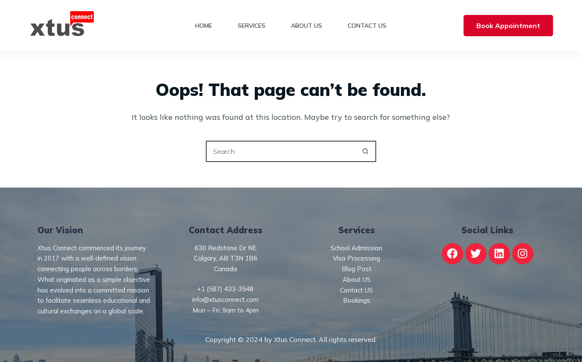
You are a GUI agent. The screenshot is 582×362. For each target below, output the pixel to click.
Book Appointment (508, 25)
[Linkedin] (499, 253)
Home (203, 25)
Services (251, 25)
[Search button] (365, 151)
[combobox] (281, 151)
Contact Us (367, 25)
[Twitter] (476, 253)
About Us (306, 25)
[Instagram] (522, 253)
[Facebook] (452, 253)
